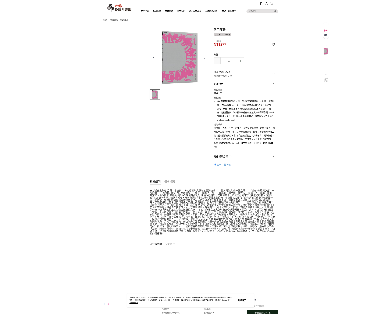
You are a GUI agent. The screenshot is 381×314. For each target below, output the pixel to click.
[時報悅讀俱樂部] (119, 8)
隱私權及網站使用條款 (170, 313)
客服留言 (207, 309)
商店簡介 (165, 309)
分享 (219, 165)
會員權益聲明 (209, 313)
